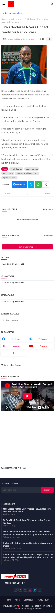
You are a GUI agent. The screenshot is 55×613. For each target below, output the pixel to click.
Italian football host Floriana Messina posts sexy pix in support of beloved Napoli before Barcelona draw (28, 555)
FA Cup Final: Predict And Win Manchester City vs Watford (26, 521)
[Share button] (45, 184)
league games (32, 169)
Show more (48, 209)
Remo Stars (8, 173)
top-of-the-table (15, 19)
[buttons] (15, 590)
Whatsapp (38, 184)
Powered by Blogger (12, 365)
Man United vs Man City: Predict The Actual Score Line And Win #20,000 (27, 510)
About (17, 600)
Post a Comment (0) (27, 247)
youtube (43, 346)
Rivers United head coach (27, 173)
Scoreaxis (19, 264)
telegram (43, 339)
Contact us (28, 600)
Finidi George (16, 169)
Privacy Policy (43, 600)
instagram (16, 346)
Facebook (20, 184)
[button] (52, 4)
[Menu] (4, 4)
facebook (16, 339)
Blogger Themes (34, 609)
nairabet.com (18, 13)
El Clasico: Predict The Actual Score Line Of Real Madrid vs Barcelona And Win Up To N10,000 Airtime (28, 533)
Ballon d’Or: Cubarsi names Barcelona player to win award (27, 544)
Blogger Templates (30, 606)
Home (3, 19)
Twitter (31, 184)
